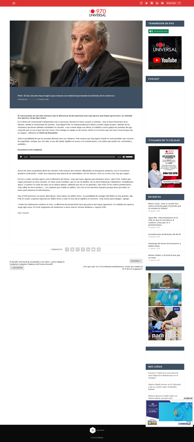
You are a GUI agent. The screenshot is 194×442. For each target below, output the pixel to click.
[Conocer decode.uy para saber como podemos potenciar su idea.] (97, 430)
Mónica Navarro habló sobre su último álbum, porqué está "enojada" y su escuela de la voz (163, 398)
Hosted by (97, 438)
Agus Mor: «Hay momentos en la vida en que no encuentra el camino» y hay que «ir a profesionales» (163, 221)
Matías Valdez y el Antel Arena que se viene (164, 256)
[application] (76, 156)
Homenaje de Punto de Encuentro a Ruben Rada (164, 244)
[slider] (129, 156)
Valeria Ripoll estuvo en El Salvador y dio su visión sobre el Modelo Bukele (164, 386)
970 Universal (32, 99)
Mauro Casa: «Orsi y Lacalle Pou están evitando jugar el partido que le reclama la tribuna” (164, 206)
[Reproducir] (21, 157)
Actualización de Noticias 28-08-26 (164, 234)
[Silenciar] (123, 157)
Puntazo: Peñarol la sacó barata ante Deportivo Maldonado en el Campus (163, 375)
